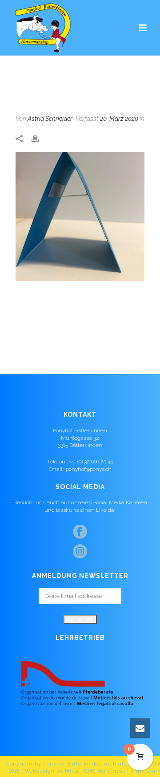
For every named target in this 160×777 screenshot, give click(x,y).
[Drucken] (40, 138)
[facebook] (80, 532)
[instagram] (80, 551)
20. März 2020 (119, 118)
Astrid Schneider (50, 118)
